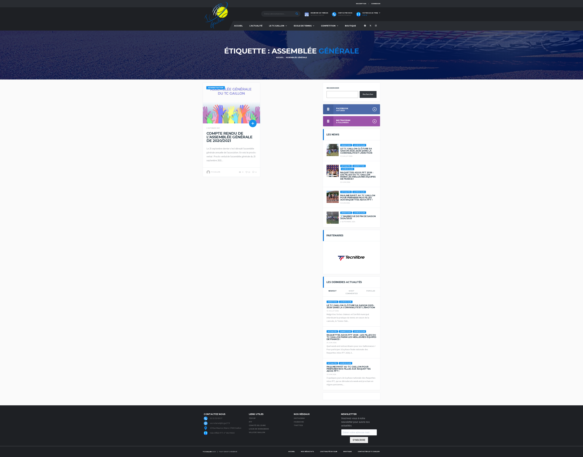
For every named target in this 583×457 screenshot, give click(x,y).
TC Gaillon (207, 451)
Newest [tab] (332, 291)
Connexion (375, 3)
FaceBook (299, 422)
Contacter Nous (344, 15)
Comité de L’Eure (257, 425)
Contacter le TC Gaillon (369, 451)
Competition (328, 26)
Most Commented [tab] (351, 292)
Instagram (299, 418)
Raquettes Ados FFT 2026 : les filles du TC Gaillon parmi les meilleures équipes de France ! (358, 175)
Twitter (298, 425)
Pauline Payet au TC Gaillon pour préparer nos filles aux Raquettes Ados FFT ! (357, 197)
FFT (250, 422)
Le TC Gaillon (276, 26)
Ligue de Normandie (259, 429)
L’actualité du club (328, 451)
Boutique (350, 26)
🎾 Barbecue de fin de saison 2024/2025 (358, 217)
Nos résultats (307, 451)
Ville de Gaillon (257, 432)
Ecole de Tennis (303, 26)
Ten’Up (252, 418)
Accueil (238, 26)
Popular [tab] (370, 291)
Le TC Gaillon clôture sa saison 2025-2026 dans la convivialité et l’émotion (356, 150)
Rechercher (333, 88)
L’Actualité (255, 26)
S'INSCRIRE (359, 440)
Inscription (361, 3)
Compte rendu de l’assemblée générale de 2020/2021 (229, 137)
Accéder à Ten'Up (317, 15)
